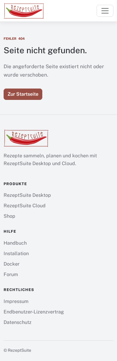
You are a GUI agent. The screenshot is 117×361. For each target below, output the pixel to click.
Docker (12, 264)
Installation (16, 253)
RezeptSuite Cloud (25, 205)
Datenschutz (18, 322)
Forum (11, 274)
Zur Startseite (23, 94)
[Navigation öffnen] (105, 11)
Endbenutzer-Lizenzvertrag (34, 312)
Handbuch (15, 243)
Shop (9, 216)
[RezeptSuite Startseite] (24, 11)
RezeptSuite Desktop (27, 195)
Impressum (16, 301)
